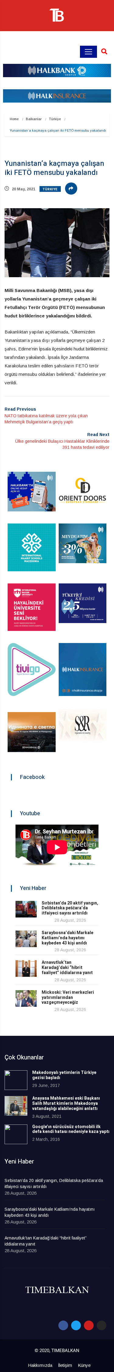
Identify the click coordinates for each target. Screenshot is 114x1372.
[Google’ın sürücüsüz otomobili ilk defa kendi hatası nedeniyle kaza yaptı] (16, 1134)
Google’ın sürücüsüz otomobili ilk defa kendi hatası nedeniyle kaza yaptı (70, 1129)
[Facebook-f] (63, 1325)
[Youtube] (89, 1325)
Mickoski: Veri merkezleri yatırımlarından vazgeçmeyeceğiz (68, 997)
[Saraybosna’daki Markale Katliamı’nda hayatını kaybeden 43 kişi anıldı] (26, 939)
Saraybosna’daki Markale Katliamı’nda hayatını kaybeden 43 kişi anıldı (67, 938)
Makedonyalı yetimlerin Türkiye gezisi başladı (64, 1075)
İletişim (65, 1365)
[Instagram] (101, 1325)
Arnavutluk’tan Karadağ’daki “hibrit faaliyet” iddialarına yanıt (67, 967)
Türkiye (55, 119)
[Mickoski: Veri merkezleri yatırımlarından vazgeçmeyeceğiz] (26, 998)
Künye (84, 1365)
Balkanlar (34, 119)
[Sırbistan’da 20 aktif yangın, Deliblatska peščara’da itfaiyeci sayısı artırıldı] (26, 909)
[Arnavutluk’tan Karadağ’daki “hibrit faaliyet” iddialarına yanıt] (26, 968)
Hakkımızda (40, 1365)
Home (14, 119)
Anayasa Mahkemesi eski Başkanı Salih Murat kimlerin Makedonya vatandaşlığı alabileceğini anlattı (66, 1103)
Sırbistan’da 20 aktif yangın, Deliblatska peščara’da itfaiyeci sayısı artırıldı (70, 908)
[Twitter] (76, 1325)
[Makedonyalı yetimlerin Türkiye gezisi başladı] (16, 1080)
